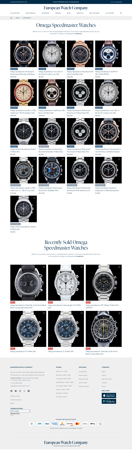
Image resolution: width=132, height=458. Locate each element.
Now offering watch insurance (66, 2)
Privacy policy (15, 396)
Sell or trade (83, 382)
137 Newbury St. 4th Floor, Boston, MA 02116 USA (27, 375)
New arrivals (83, 375)
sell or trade (94, 13)
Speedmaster (27, 17)
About (104, 375)
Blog (103, 371)
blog (68, 13)
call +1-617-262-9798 (116, 2)
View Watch (24, 54)
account (111, 13)
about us (80, 13)
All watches (83, 371)
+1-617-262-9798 (16, 383)
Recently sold (83, 379)
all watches (14, 13)
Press (104, 386)
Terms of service (16, 400)
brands (58, 13)
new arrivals (30, 13)
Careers (104, 382)
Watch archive (84, 386)
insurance (45, 13)
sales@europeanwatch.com (18, 2)
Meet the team (107, 379)
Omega (17, 17)
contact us (78, 33)
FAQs (12, 403)
